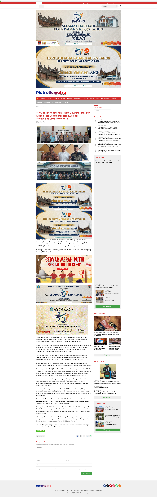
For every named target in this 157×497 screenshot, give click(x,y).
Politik (49, 98)
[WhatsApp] (116, 485)
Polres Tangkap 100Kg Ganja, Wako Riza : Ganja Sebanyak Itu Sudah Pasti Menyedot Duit (107, 392)
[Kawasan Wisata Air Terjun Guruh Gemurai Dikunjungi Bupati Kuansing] (100, 416)
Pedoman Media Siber (96, 490)
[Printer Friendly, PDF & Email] (40, 431)
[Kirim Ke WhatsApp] (90, 436)
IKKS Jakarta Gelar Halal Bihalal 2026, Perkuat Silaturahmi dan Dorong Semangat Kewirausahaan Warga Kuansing (112, 299)
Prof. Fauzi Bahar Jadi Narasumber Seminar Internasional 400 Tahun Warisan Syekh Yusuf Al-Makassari (106, 334)
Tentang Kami (105, 98)
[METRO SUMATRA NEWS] (51, 92)
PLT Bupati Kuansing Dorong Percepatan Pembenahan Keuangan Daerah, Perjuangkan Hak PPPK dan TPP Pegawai (43, 3)
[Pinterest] (110, 485)
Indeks (41, 6)
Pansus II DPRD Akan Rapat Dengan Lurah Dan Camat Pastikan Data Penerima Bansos (109, 145)
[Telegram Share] (87, 436)
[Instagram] (113, 485)
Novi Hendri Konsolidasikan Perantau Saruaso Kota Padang (111, 292)
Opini (97, 98)
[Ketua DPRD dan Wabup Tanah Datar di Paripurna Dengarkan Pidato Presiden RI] (100, 341)
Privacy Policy (84, 490)
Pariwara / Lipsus (89, 98)
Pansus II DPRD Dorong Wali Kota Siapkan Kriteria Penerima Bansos (109, 151)
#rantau (66, 102)
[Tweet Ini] (81, 436)
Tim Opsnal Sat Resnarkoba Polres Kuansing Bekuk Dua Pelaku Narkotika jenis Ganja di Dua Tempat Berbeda (107, 382)
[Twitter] (107, 485)
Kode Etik (69, 490)
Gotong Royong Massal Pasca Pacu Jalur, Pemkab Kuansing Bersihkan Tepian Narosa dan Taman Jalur (110, 3)
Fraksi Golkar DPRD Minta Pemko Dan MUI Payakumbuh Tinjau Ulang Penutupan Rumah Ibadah (109, 139)
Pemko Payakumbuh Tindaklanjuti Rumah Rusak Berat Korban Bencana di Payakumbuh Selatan (111, 423)
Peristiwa (56, 98)
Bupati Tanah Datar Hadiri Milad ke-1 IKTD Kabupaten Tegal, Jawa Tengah (107, 286)
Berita (43, 98)
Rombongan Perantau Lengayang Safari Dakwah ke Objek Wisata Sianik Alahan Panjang (112, 408)
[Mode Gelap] (120, 6)
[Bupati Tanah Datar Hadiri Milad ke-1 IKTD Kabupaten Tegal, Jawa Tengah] (108, 221)
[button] (117, 6)
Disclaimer (76, 490)
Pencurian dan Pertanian (101, 387)
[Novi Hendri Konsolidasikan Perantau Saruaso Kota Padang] (100, 293)
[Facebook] (104, 485)
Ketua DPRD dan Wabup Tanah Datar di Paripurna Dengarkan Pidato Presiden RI (99, 348)
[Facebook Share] (77, 436)
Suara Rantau (78, 98)
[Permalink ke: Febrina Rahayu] (37, 122)
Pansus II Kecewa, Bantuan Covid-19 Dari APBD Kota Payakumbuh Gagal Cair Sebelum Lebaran (109, 127)
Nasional (69, 98)
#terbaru (39, 102)
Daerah (63, 98)
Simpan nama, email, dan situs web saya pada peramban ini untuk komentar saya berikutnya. (62, 469)
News (41, 110)
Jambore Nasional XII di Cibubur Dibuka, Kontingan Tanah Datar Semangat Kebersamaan (114, 348)
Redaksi (63, 490)
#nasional (47, 102)
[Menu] (37, 6)
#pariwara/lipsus (56, 102)
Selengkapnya (107, 306)
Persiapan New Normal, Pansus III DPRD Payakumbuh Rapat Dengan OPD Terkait (109, 121)
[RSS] (119, 485)
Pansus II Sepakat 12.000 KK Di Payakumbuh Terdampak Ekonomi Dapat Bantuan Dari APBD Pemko (109, 133)
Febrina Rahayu (42, 121)
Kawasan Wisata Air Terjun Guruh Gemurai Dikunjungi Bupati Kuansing (112, 416)
